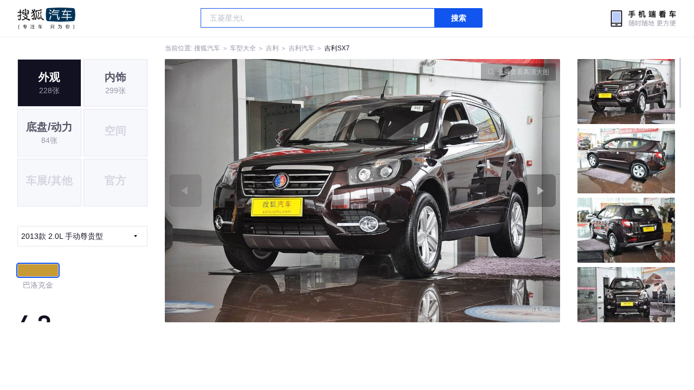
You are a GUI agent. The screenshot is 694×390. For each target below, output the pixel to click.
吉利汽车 (301, 48)
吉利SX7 (337, 48)
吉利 (272, 48)
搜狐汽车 (46, 18)
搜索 (458, 18)
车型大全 (243, 48)
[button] (264, 190)
